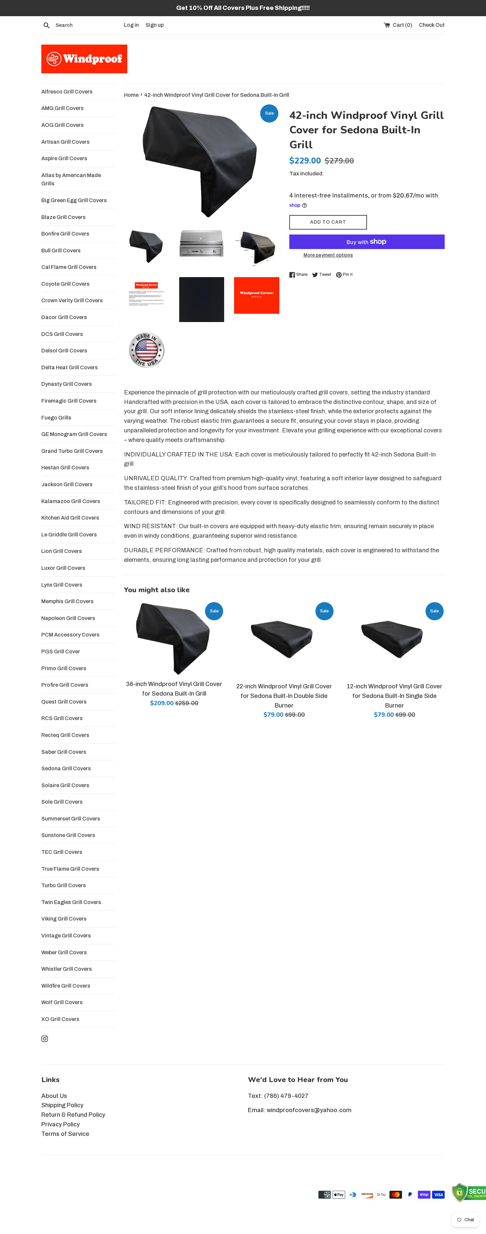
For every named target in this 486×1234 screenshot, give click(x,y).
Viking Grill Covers (64, 919)
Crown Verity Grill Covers (72, 300)
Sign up (154, 25)
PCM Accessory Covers (70, 634)
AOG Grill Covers (62, 125)
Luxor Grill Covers (63, 568)
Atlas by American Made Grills (71, 179)
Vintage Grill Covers (66, 935)
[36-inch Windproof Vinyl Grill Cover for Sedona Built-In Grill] (174, 638)
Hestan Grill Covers (65, 467)
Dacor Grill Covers (64, 317)
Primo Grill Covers (63, 668)
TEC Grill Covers (61, 852)
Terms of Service (65, 1134)
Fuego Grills (56, 417)
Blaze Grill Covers (63, 217)
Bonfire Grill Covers (65, 233)
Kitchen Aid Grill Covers (70, 518)
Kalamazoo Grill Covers (70, 501)
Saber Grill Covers (63, 752)
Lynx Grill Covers (61, 585)
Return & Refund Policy (73, 1114)
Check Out (432, 25)
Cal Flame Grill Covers (69, 267)
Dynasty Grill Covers (66, 384)
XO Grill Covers (60, 1019)
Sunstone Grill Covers (68, 835)
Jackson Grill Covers (67, 484)
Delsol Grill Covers (64, 350)
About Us (54, 1096)
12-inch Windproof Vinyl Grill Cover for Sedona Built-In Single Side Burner (394, 696)
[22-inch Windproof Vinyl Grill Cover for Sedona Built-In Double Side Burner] (284, 639)
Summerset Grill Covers (70, 818)
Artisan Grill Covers (65, 142)
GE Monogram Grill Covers (74, 434)
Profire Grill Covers (64, 685)
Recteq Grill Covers (65, 735)
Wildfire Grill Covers (65, 986)
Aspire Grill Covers (64, 158)
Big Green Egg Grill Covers (74, 200)
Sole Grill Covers (62, 802)
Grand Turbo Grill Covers (72, 451)
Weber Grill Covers (64, 952)
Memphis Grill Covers (67, 601)
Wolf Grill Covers (62, 1002)
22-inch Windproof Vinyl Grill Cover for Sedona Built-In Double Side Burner (284, 696)
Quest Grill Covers (64, 702)
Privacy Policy (60, 1124)
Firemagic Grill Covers (69, 401)
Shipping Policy (62, 1105)
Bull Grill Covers (61, 250)
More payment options (328, 255)
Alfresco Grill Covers (67, 91)
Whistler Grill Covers (66, 969)
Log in (131, 25)
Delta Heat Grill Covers (69, 367)
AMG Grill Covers (62, 108)
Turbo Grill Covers (63, 885)
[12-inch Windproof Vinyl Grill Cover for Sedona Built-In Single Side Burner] (394, 639)
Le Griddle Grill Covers (69, 534)
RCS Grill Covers (62, 718)
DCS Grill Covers (62, 334)
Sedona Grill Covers (66, 768)
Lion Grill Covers (61, 551)
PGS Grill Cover (60, 651)
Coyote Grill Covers (65, 284)
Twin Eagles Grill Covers (71, 902)
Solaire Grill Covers (65, 785)
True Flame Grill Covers (70, 869)
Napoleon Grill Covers (68, 618)
